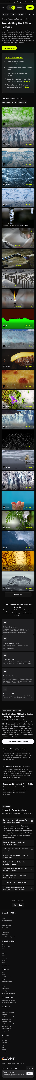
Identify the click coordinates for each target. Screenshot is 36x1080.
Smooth (4, 955)
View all (31, 14)
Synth (3, 944)
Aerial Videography (7, 925)
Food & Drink (5, 927)
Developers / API (6, 1042)
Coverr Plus (4, 1040)
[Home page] (8, 1058)
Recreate (18, 245)
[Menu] (3, 7)
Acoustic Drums (6, 965)
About (3, 1038)
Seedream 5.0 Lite (6, 1028)
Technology (4, 934)
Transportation (5, 932)
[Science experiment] (18, 298)
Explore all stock (9, 48)
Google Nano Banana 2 (8, 1012)
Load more (18, 595)
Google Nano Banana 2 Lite (9, 1017)
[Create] (9, 8)
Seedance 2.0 (5, 1014)
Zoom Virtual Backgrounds (8, 937)
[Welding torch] (18, 258)
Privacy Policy (11, 1063)
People (3, 918)
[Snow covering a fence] (18, 278)
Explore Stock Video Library (18, 742)
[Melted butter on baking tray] (18, 238)
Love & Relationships (7, 920)
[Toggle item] (32, 821)
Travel (3, 930)
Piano (3, 951)
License (3, 1063)
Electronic (4, 958)
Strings (3, 962)
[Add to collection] (32, 231)
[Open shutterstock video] (18, 218)
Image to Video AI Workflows (9, 1002)
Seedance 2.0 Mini (6, 1021)
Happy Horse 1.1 (5, 1030)
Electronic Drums (6, 946)
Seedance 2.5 (5, 1010)
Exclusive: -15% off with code (15, 226)
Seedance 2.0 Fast (6, 1019)
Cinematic (4, 953)
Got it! (29, 1073)
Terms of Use (20, 1063)
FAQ (3, 1047)
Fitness (3, 923)
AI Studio (27, 81)
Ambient (4, 960)
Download (29, 124)
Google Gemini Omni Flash (8, 1024)
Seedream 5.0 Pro (6, 1026)
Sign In (30, 8)
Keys (3, 948)
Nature (3, 916)
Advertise (4, 1049)
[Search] (13, 8)
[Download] (32, 245)
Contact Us (18, 905)
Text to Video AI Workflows (8, 1000)
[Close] (33, 2)
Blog (3, 1045)
